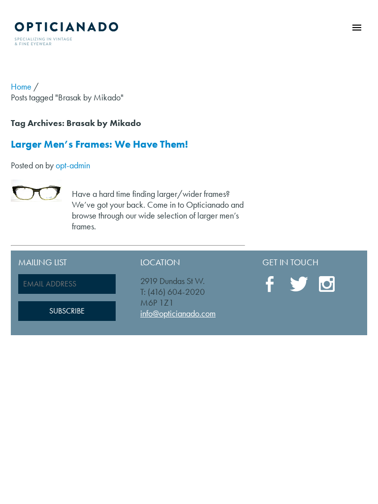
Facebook (271, 284)
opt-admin (73, 165)
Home (21, 86)
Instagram (327, 285)
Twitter (299, 284)
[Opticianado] (66, 31)
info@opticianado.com (178, 313)
